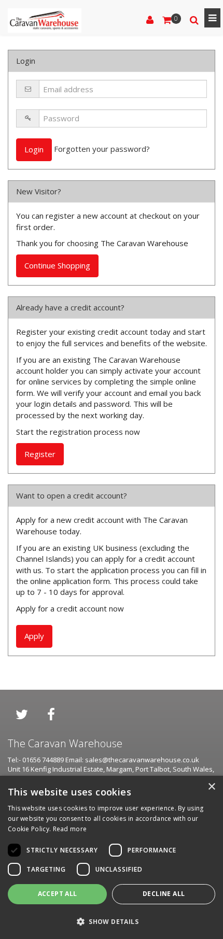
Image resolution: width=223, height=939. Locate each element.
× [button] (211, 787)
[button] (111, 921)
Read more (70, 828)
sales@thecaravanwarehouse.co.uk (142, 759)
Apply (34, 636)
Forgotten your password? (102, 149)
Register (39, 454)
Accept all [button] (57, 893)
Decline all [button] (164, 893)
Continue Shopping (57, 265)
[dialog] (111, 857)
